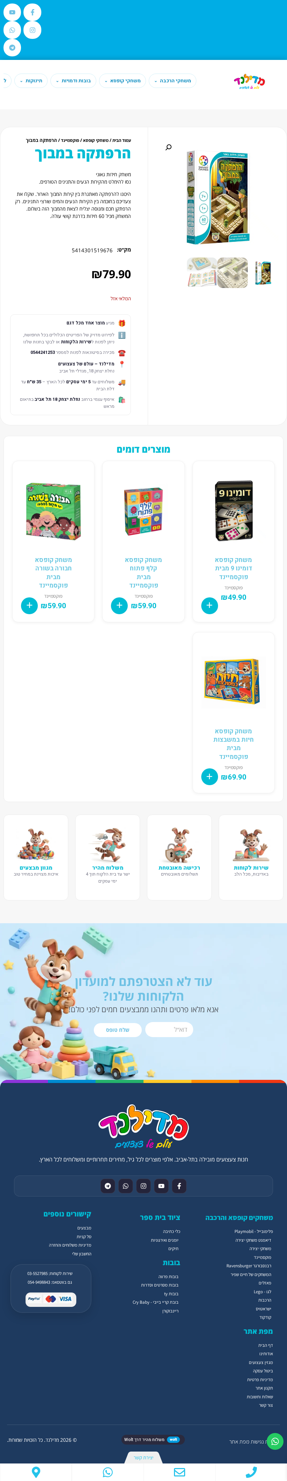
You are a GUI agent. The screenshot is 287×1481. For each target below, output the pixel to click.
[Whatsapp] (12, 30)
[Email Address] (179, 1472)
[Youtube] (12, 12)
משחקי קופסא (95, 140)
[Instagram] (32, 30)
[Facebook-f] (32, 12)
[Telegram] (12, 47)
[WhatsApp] (108, 1472)
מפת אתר (239, 1441)
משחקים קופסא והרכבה (239, 1217)
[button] (168, 147)
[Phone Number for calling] (251, 1472)
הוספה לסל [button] (209, 605)
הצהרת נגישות (265, 1441)
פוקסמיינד (70, 140)
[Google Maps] (35, 1472)
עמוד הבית (121, 140)
